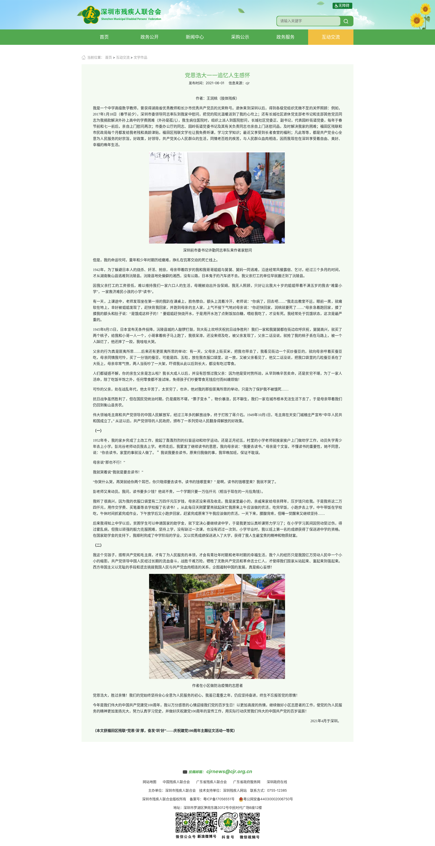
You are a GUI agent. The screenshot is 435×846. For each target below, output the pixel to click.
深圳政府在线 (277, 782)
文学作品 (140, 57)
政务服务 (285, 37)
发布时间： (197, 83)
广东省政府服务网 (246, 782)
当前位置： (95, 57)
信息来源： (237, 83)
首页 (104, 37)
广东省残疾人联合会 (211, 782)
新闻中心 (195, 37)
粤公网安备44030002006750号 (268, 799)
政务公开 (149, 37)
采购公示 (240, 37)
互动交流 (331, 37)
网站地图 (149, 782)
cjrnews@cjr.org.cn (229, 771)
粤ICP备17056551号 (218, 799)
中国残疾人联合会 (176, 782)
